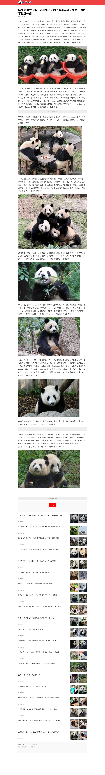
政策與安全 (25, 747)
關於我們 (20, 747)
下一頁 (52, 505)
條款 (30, 747)
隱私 (32, 747)
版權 (35, 747)
